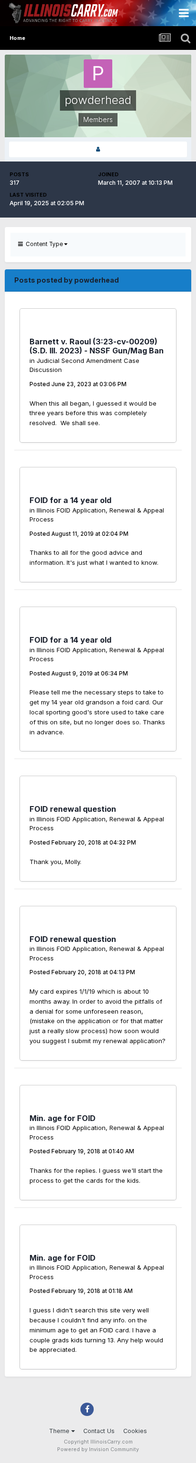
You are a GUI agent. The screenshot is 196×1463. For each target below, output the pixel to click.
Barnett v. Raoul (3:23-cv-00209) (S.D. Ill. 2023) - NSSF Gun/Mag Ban (96, 346)
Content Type (43, 244)
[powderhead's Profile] (98, 149)
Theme (60, 1430)
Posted (78, 384)
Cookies (135, 1430)
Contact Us (99, 1430)
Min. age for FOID (62, 1118)
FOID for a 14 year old (70, 500)
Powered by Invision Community (98, 1449)
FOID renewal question (72, 809)
